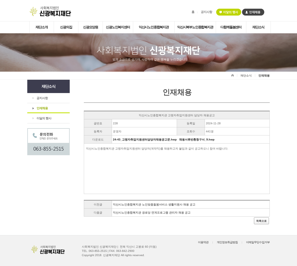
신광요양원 (90, 27)
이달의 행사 (44, 118)
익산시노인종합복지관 (154, 27)
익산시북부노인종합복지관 (195, 27)
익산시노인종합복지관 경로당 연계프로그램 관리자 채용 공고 (152, 212)
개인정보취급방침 (227, 242)
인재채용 (42, 108)
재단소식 (258, 27)
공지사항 (206, 12)
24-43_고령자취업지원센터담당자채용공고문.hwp (145, 139)
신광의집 (66, 27)
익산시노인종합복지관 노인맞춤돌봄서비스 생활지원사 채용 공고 (154, 204)
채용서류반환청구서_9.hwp (197, 139)
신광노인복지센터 (118, 27)
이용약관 (203, 242)
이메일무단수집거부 (258, 242)
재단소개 (41, 27)
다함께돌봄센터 (230, 27)
